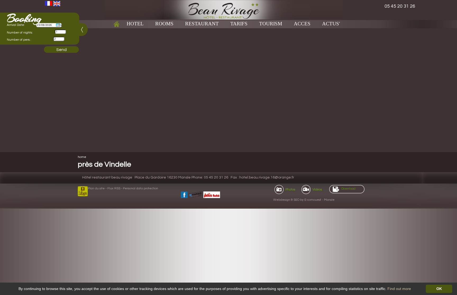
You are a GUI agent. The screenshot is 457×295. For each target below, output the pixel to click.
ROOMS (164, 23)
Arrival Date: (16, 25)
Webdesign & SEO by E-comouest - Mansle (304, 200)
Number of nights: (20, 32)
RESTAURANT (202, 23)
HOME (82, 157)
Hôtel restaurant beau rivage (107, 177)
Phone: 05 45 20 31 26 (209, 177)
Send (61, 50)
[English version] (56, 3)
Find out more (399, 289)
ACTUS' (331, 23)
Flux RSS (113, 188)
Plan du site (96, 188)
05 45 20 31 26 (400, 6)
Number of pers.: (19, 39)
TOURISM (270, 23)
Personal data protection (140, 188)
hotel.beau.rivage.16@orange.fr (266, 177)
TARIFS (239, 23)
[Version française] (48, 3)
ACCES (302, 23)
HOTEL (135, 23)
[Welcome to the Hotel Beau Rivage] (224, 9)
